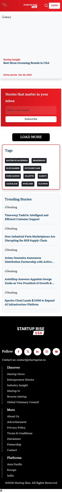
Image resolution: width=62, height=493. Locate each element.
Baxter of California (17, 160)
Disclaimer (14, 439)
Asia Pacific (14, 464)
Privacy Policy (16, 428)
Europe (11, 470)
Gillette (29, 176)
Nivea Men (28, 184)
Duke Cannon (13, 176)
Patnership (14, 444)
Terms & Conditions (19, 433)
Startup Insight (26, 61)
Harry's (43, 176)
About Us (13, 416)
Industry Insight (17, 385)
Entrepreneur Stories (20, 380)
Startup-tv (13, 391)
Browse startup (17, 396)
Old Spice (43, 184)
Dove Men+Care (32, 168)
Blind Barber (12, 168)
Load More (31, 137)
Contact (12, 450)
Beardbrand (39, 160)
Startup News (16, 374)
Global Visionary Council (23, 402)
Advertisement (16, 422)
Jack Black (12, 184)
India (10, 475)
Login (54, 6)
